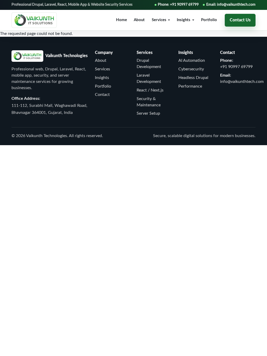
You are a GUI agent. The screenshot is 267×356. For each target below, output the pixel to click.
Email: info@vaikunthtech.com (231, 5)
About (139, 20)
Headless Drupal (193, 78)
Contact (102, 95)
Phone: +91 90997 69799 (178, 5)
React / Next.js (150, 90)
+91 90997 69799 (236, 67)
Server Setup (148, 113)
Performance (190, 86)
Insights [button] (183, 20)
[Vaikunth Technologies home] (34, 20)
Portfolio (209, 20)
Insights (102, 78)
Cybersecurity (191, 69)
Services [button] (159, 20)
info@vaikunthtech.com (242, 81)
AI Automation (191, 60)
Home (121, 20)
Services (102, 69)
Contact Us (240, 20)
